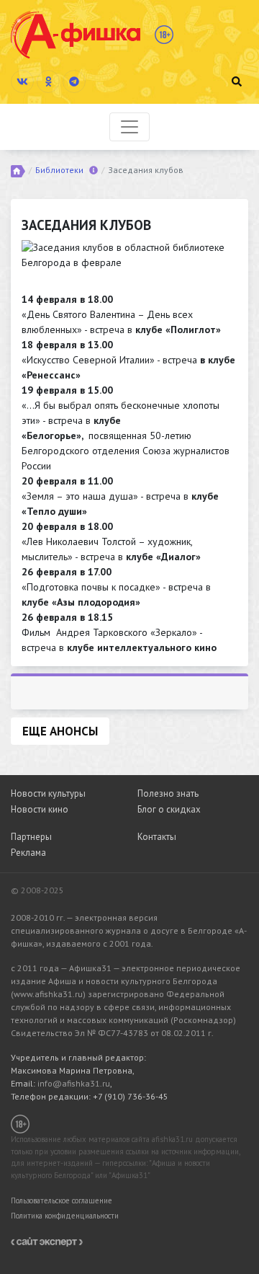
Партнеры (31, 837)
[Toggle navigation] (129, 126)
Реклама (28, 852)
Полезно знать (168, 793)
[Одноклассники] (48, 81)
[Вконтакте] (22, 81)
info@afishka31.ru (73, 1083)
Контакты (156, 837)
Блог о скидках (169, 809)
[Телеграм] (74, 81)
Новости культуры (48, 793)
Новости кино (39, 809)
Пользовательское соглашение (61, 1200)
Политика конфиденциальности (65, 1216)
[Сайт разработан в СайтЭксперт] (47, 1240)
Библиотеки (59, 169)
